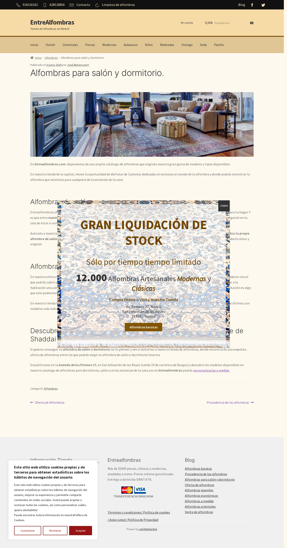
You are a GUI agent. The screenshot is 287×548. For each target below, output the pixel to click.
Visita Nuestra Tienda (159, 299)
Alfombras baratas (144, 327)
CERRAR (224, 205)
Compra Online (122, 299)
